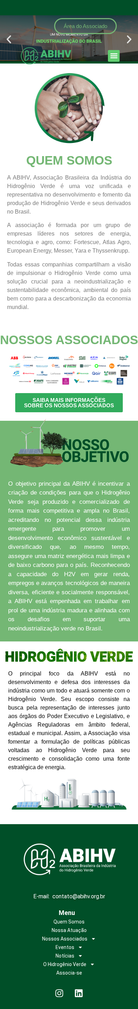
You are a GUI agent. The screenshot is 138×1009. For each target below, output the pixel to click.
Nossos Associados (64, 939)
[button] (114, 56)
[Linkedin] (79, 993)
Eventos (65, 947)
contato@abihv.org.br (78, 896)
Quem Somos (69, 922)
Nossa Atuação (69, 930)
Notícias (65, 956)
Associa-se (69, 973)
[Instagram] (59, 993)
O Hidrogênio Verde (64, 964)
